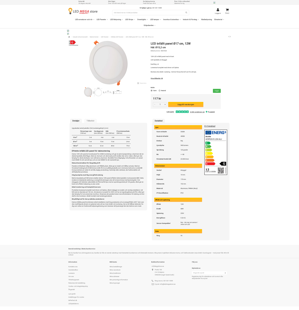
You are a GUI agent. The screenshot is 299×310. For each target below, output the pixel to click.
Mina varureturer (115, 270)
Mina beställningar (116, 266)
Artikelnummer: (155, 51)
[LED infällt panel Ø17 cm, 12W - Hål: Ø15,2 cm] (88, 92)
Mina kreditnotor (115, 273)
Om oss (71, 276)
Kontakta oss (72, 266)
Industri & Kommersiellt (80, 37)
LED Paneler (105, 37)
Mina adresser (114, 276)
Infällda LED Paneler (117, 37)
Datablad (158, 121)
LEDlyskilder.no (73, 304)
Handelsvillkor (73, 270)
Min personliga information (119, 280)
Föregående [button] (70, 63)
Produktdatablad (73, 45)
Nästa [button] (147, 63)
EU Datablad (209, 126)
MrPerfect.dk (72, 300)
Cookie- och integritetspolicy (78, 286)
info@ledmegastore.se (167, 284)
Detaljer (76, 121)
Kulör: (153, 87)
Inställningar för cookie (76, 297)
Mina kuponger (115, 283)
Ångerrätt (71, 289)
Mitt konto (113, 262)
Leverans (71, 273)
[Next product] (230, 36)
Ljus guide (71, 294)
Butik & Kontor (94, 37)
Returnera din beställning (76, 283)
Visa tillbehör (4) (157, 78)
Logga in (218, 13)
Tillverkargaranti (73, 280)
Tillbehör (90, 121)
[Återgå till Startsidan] (69, 36)
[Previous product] (228, 36)
